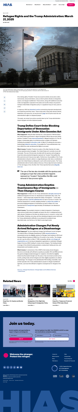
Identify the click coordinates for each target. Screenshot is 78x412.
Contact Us (71, 0)
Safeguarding (67, 356)
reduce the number (52, 201)
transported (30, 205)
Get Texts (52, 338)
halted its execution (31, 144)
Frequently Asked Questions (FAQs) (61, 0)
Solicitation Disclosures (19, 380)
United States (21, 271)
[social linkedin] (4, 104)
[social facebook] (4, 97)
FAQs (65, 354)
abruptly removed (54, 193)
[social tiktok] (14, 367)
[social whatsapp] (4, 111)
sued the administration (36, 199)
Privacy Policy (5, 380)
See (70, 281)
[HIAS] (18, 355)
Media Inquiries (55, 356)
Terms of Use (11, 380)
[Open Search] (74, 1)
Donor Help (5, 381)
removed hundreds (37, 138)
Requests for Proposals (69, 360)
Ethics (53, 358)
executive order (36, 142)
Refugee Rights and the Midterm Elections (45, 269)
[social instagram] (7, 367)
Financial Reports (68, 358)
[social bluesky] (21, 367)
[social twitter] (4, 100)
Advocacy (19, 269)
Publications (55, 360)
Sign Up (21, 338)
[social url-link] (4, 108)
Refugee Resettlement (28, 269)
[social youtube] (17, 367)
